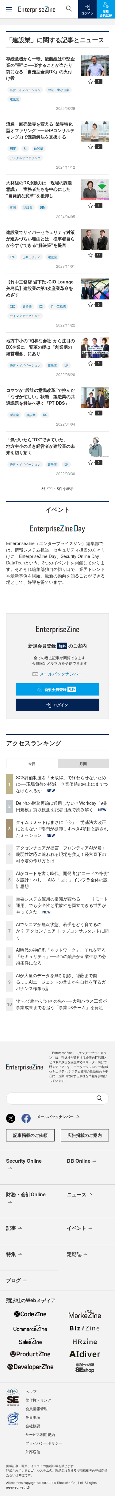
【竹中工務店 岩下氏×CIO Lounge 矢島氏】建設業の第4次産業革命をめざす (40, 288)
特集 (11, 1253)
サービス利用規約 (40, 1434)
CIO (12, 306)
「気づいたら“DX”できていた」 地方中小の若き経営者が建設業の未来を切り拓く (40, 445)
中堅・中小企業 (58, 90)
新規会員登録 (59, 689)
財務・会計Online (26, 1194)
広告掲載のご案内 (84, 1135)
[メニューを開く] (9, 9)
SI (25, 148)
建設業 (14, 99)
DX (41, 306)
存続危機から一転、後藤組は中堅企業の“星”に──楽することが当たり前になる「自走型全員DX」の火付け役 (40, 68)
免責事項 (32, 1417)
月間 (83, 763)
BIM (42, 207)
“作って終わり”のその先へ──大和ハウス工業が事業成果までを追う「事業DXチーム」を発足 (61, 1004)
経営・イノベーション (25, 90)
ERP (13, 148)
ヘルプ (30, 1391)
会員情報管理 (36, 1408)
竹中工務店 (58, 306)
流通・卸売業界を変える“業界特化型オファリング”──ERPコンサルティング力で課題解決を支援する (40, 130)
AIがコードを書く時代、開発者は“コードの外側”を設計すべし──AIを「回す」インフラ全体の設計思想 (62, 879)
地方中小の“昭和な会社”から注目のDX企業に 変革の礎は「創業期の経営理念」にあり (40, 346)
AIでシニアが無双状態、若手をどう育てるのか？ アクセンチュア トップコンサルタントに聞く (62, 930)
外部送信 (32, 1451)
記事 (11, 1227)
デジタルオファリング (25, 158)
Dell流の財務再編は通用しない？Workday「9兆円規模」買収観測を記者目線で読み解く (61, 806)
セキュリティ (31, 257)
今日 (32, 763)
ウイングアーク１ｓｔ (25, 316)
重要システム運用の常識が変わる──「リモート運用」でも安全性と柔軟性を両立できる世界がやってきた (62, 905)
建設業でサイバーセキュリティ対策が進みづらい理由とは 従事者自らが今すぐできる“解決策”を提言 (40, 238)
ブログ (13, 1280)
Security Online (24, 1160)
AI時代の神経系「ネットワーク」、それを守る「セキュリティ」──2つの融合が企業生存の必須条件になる (61, 956)
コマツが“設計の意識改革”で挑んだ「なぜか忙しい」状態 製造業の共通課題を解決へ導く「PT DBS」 (40, 396)
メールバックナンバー (61, 674)
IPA (12, 257)
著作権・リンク (38, 1399)
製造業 (14, 415)
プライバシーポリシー (43, 1443)
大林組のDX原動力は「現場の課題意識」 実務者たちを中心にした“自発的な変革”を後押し (39, 189)
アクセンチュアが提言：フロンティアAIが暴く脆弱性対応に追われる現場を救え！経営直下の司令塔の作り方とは (61, 854)
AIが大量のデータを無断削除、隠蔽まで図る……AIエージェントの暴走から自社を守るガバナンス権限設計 (61, 981)
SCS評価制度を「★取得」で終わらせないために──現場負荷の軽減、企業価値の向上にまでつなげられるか (62, 783)
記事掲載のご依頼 (30, 1135)
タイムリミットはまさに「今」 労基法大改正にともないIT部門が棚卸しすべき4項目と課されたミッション (62, 828)
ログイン (60, 705)
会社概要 (32, 1425)
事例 (13, 207)
